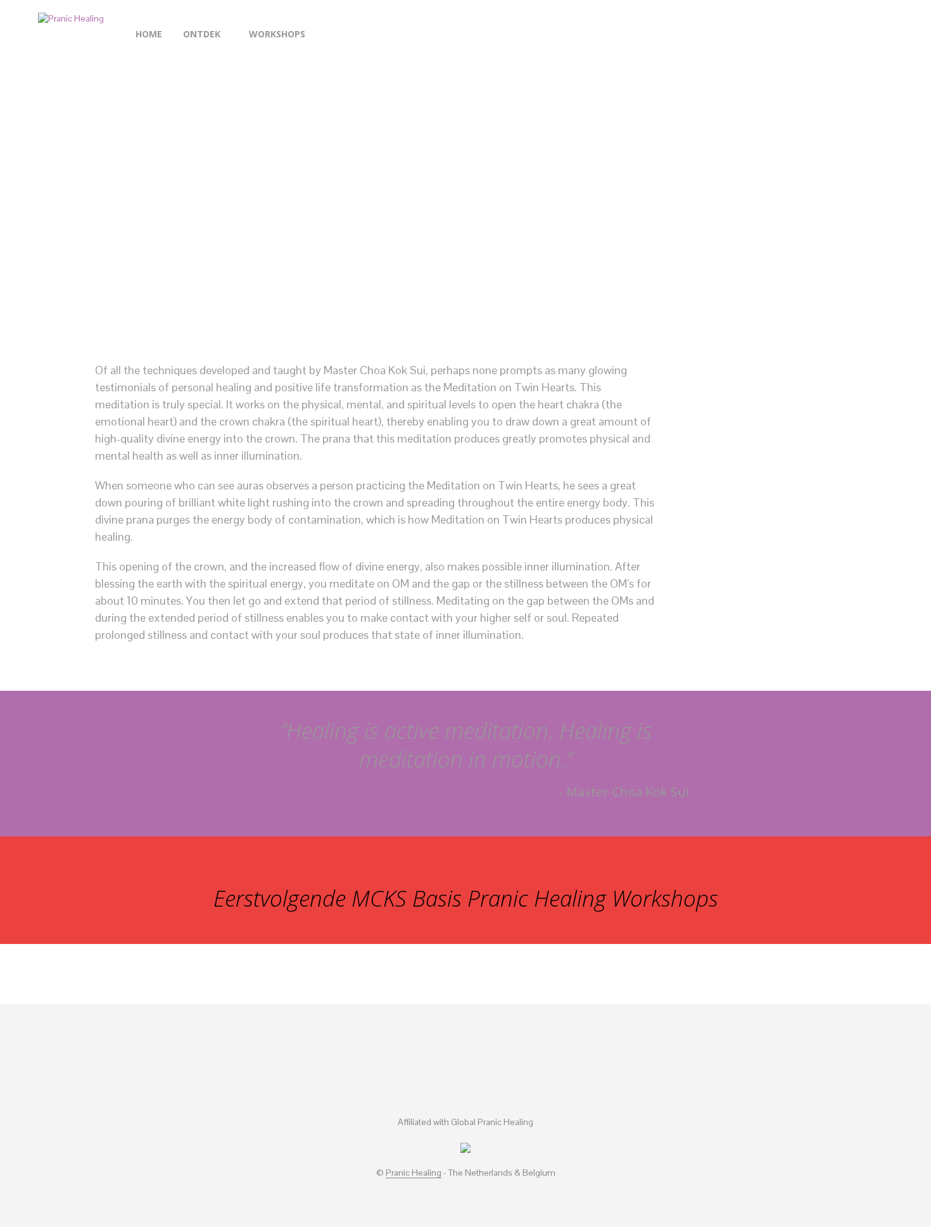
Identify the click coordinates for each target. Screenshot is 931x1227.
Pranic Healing (413, 1173)
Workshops (277, 34)
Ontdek (201, 34)
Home (149, 34)
